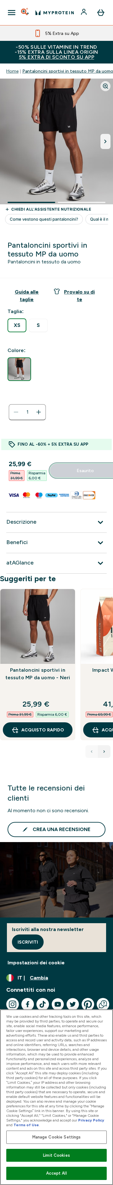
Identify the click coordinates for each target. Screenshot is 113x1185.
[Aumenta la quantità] (39, 412)
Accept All (56, 1173)
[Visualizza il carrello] (100, 12)
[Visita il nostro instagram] (12, 1004)
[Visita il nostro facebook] (27, 1004)
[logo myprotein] (54, 12)
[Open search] (25, 12)
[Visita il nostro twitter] (73, 1004)
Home (12, 71)
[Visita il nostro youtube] (57, 1004)
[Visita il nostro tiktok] (42, 1004)
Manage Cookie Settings (56, 1137)
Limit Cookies (56, 1155)
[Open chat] (103, 1004)
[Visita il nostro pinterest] (88, 1004)
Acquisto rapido (42, 729)
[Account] (84, 12)
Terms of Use (26, 1125)
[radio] (17, 325)
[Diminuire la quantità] (16, 412)
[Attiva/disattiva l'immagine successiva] (105, 141)
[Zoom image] (105, 86)
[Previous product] (91, 751)
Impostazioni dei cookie (36, 962)
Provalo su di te (79, 295)
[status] (27, 412)
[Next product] (104, 751)
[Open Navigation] (12, 12)
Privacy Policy (91, 1120)
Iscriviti (28, 942)
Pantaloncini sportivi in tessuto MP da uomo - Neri (37, 673)
